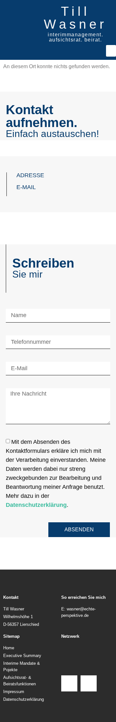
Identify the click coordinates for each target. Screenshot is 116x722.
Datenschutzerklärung (36, 504)
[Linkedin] (89, 683)
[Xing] (69, 683)
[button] (111, 51)
